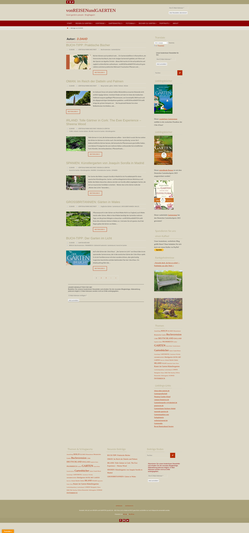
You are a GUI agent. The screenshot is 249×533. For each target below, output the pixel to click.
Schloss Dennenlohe (83, 490)
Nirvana (125, 514)
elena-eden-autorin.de (161, 391)
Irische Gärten (83, 131)
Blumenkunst (177, 331)
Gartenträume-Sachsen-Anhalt (164, 408)
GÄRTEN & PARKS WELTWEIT (87, 49)
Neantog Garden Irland (162, 397)
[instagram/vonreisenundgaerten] (70, 2)
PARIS (166, 372)
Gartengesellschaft (160, 394)
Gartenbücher (115, 49)
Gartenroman (172, 215)
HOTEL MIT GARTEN (93, 477)
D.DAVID (82, 39)
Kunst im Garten (99, 131)
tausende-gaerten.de (161, 411)
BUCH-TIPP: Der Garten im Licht (89, 238)
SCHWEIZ (171, 375)
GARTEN (159, 345)
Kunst (177, 363)
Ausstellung (157, 331)
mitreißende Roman (166, 170)
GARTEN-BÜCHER (83, 243)
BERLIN (71, 245)
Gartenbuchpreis (176, 346)
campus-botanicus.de (161, 400)
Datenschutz (129, 505)
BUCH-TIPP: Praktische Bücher (88, 45)
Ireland (76, 131)
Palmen (120, 86)
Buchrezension (106, 49)
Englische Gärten (106, 206)
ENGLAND (177, 338)
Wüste (126, 86)
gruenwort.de (159, 406)
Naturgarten (157, 372)
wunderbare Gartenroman (168, 119)
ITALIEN (164, 363)
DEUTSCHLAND (165, 338)
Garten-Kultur (169, 346)
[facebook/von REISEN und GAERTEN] (67, 2)
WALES (137, 206)
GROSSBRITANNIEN (127, 206)
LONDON (175, 369)
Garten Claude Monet (175, 350)
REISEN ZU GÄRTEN (103, 128)
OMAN (116, 86)
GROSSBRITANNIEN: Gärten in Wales (93, 202)
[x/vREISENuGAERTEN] (72, 2)
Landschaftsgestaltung (159, 369)
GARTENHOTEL (165, 354)
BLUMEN (170, 331)
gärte (111, 86)
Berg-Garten (105, 86)
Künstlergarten (110, 131)
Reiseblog (173, 372)
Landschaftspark (168, 369)
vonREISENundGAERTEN (91, 10)
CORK (71, 131)
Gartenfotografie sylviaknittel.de (165, 403)
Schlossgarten (164, 375)
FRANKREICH (89, 245)
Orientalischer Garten (104, 170)
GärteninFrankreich (100, 245)
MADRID (93, 170)
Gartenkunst (116, 206)
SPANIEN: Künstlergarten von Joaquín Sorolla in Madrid (105, 163)
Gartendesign (157, 354)
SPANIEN (114, 170)
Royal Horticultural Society (164, 426)
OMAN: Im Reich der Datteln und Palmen (94, 81)
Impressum (119, 505)
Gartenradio (158, 423)
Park (169, 372)
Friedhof (175, 341)
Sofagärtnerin (159, 417)
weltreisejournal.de (161, 420)
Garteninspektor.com (161, 414)
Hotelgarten (169, 357)
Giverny (178, 354)
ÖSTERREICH (159, 378)
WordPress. (131, 514)
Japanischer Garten (171, 363)
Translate (161, 46)
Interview (162, 360)
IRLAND (91, 131)
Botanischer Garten (160, 335)
